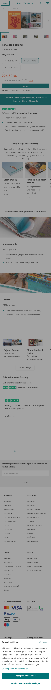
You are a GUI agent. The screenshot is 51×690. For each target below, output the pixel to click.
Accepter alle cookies (26, 676)
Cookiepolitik (8, 668)
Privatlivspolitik (21, 668)
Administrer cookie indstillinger (25, 683)
